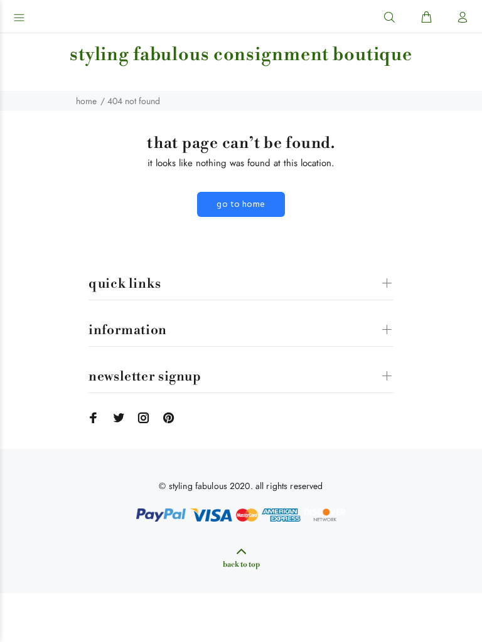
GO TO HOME (241, 204)
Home (86, 101)
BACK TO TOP (241, 564)
